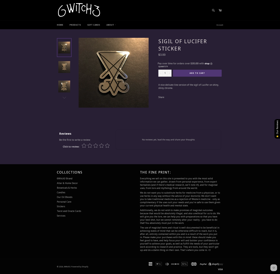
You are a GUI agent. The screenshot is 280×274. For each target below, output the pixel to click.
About (110, 25)
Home (60, 25)
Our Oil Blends (64, 197)
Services (61, 215)
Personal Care (64, 201)
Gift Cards (93, 25)
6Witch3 (67, 267)
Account (219, 25)
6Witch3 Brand (64, 178)
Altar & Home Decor (67, 183)
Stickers (61, 206)
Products (75, 25)
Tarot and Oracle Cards (69, 211)
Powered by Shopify (79, 267)
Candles (61, 192)
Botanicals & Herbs (67, 187)
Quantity (163, 67)
